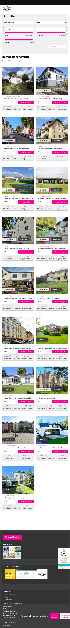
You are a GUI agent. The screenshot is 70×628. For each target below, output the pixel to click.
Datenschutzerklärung (10, 620)
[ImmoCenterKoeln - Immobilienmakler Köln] (6, 8)
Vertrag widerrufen (12, 537)
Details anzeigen (26, 102)
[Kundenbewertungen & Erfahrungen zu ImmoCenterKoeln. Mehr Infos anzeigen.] (26, 579)
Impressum (6, 625)
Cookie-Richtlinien (9, 622)
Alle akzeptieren (54, 616)
